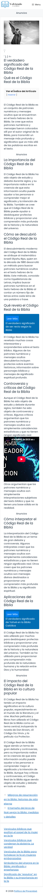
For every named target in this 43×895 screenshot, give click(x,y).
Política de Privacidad (25, 891)
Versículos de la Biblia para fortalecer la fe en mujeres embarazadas (20, 855)
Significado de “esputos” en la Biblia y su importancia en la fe (21, 878)
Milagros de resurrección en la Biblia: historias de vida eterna (21, 799)
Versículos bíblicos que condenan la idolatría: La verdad (19, 844)
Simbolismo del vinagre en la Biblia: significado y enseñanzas (21, 866)
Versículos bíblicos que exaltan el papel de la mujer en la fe (21, 832)
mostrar (12, 94)
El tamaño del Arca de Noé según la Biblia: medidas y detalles (21, 812)
